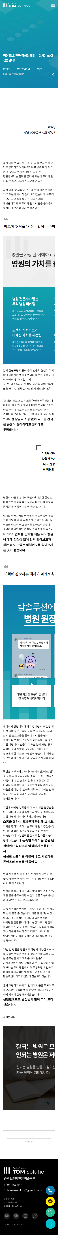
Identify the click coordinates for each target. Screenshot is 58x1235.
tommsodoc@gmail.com (23, 1190)
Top (50, 1224)
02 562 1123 (13, 1185)
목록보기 (29, 1142)
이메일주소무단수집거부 (13, 1206)
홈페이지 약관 (9, 1198)
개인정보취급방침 (10, 1202)
